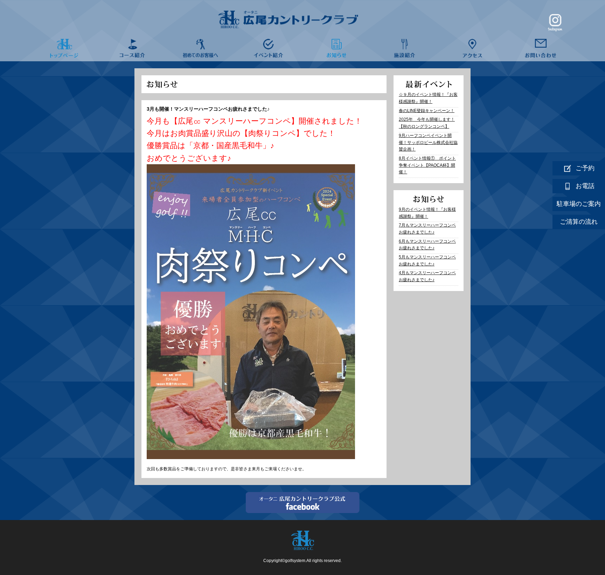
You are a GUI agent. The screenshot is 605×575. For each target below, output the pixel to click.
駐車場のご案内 (579, 203)
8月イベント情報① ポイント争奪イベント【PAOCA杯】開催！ (427, 165)
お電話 (585, 185)
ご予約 (585, 168)
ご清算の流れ (579, 221)
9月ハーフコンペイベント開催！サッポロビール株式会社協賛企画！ (428, 142)
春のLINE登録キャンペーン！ (426, 110)
